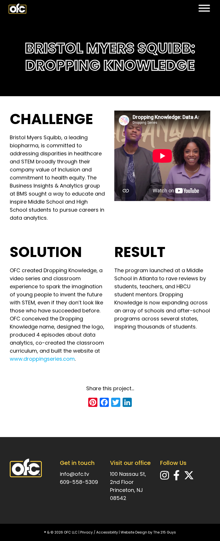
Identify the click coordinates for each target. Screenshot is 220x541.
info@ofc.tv (74, 474)
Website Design (134, 532)
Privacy (86, 532)
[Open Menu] (204, 9)
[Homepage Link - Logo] (17, 8)
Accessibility (107, 532)
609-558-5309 (79, 482)
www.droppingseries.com (42, 358)
